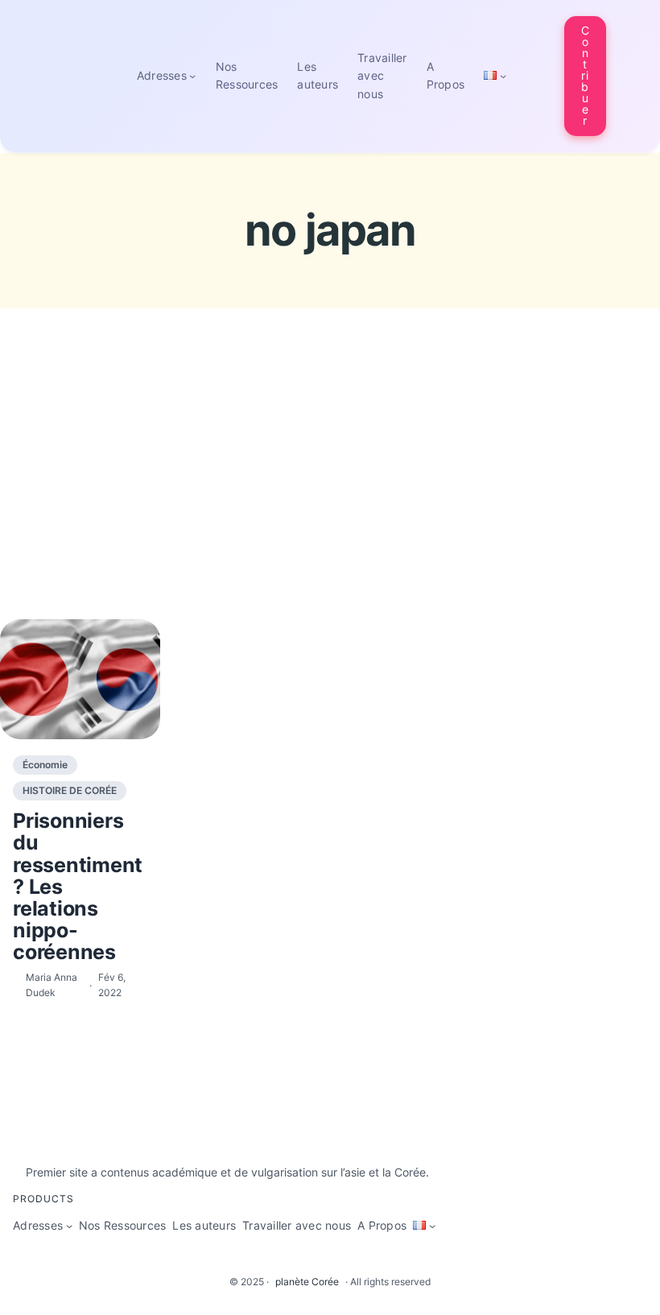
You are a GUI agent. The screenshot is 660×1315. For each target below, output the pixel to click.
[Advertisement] (330, 493)
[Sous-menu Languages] (503, 75)
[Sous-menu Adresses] (192, 75)
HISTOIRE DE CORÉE (70, 790)
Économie (45, 765)
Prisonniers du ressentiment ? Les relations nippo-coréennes (77, 886)
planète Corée (307, 1282)
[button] (585, 76)
